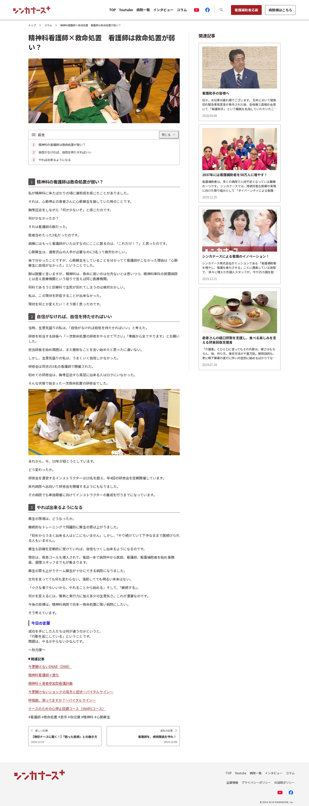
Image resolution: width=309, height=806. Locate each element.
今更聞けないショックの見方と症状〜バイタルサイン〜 (70, 691)
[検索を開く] (221, 10)
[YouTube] (196, 10)
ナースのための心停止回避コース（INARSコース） (67, 708)
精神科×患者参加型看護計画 (50, 683)
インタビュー (163, 9)
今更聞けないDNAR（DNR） (49, 666)
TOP (112, 9)
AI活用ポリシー (284, 782)
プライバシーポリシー (256, 782)
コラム (182, 9)
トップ (32, 25)
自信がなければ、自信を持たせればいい (64, 152)
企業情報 (232, 782)
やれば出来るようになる (54, 160)
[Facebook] (207, 10)
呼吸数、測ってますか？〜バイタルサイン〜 (62, 700)
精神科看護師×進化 (43, 674)
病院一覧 (143, 9)
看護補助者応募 (246, 9)
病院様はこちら (280, 9)
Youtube (126, 9)
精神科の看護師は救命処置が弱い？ (62, 144)
